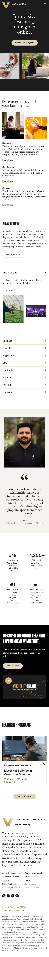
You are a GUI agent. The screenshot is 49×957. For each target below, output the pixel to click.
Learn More (7, 160)
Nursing (7, 385)
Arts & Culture (10, 273)
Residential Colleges (10, 877)
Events (27, 877)
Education (8, 348)
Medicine (7, 377)
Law (5, 363)
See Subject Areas (13, 255)
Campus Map (30, 884)
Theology (7, 392)
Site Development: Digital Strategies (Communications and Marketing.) (24, 948)
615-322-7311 (7, 911)
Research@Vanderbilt (11, 888)
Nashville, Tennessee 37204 (13, 907)
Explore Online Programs (24, 43)
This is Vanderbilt (9, 884)
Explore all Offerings (24, 796)
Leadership (8, 370)
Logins (27, 881)
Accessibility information (23, 940)
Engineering (9, 355)
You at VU (6, 881)
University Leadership (11, 873)
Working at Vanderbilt (33, 873)
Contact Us (19, 911)
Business (7, 341)
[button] (46, 68)
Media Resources (32, 888)
